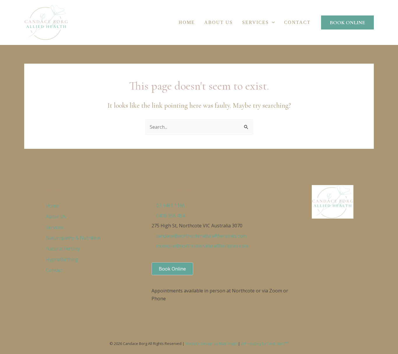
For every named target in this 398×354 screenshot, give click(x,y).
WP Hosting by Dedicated (264, 343)
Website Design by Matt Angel (211, 343)
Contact (297, 22)
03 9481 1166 (170, 205)
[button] (272, 22)
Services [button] (255, 22)
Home (187, 22)
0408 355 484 (170, 215)
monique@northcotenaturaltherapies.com (202, 246)
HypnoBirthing (62, 259)
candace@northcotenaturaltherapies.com (201, 236)
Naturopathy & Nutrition (73, 238)
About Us (218, 22)
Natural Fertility (63, 248)
